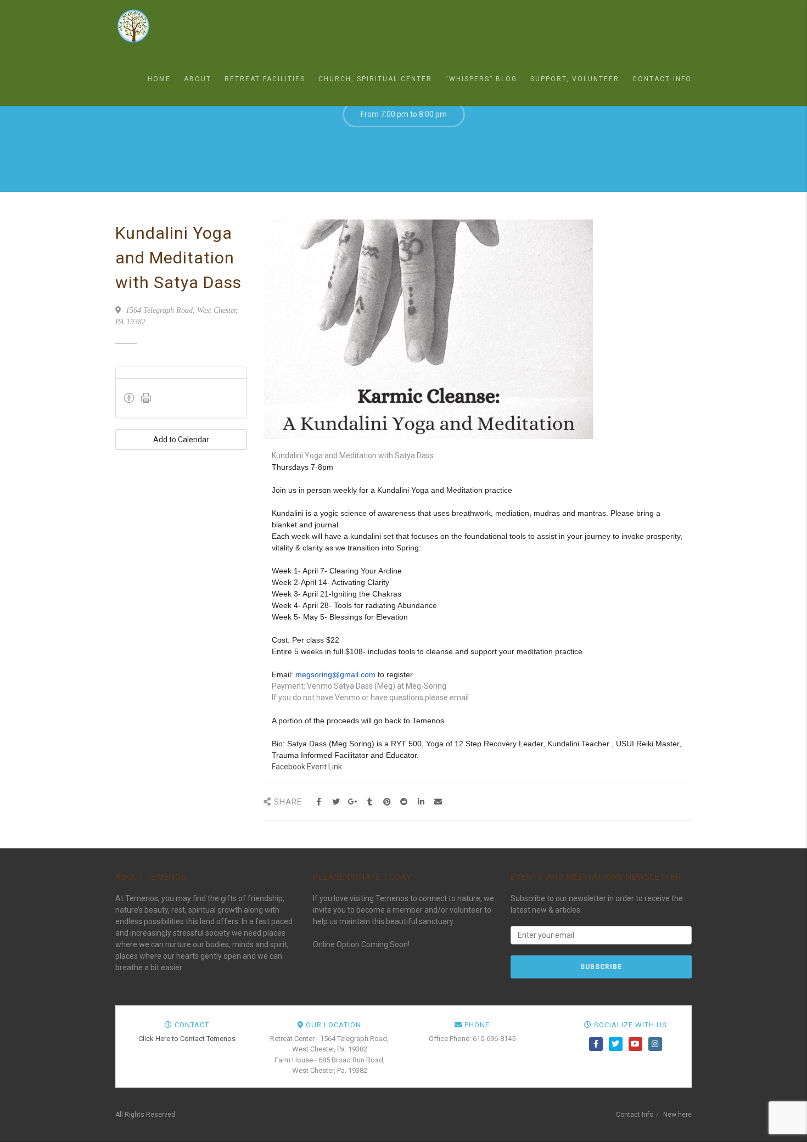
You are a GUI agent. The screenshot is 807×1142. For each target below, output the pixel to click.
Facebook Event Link (307, 766)
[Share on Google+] (353, 802)
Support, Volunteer (574, 79)
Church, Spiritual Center (375, 79)
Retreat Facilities (265, 79)
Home (159, 79)
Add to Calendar (181, 439)
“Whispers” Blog (481, 79)
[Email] (438, 802)
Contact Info (662, 79)
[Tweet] (336, 802)
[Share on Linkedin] (421, 802)
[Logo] (170, 26)
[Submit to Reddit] (404, 802)
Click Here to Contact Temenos (187, 1038)
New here (677, 1114)
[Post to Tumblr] (370, 802)
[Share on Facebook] (319, 802)
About (197, 79)
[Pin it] (387, 802)
